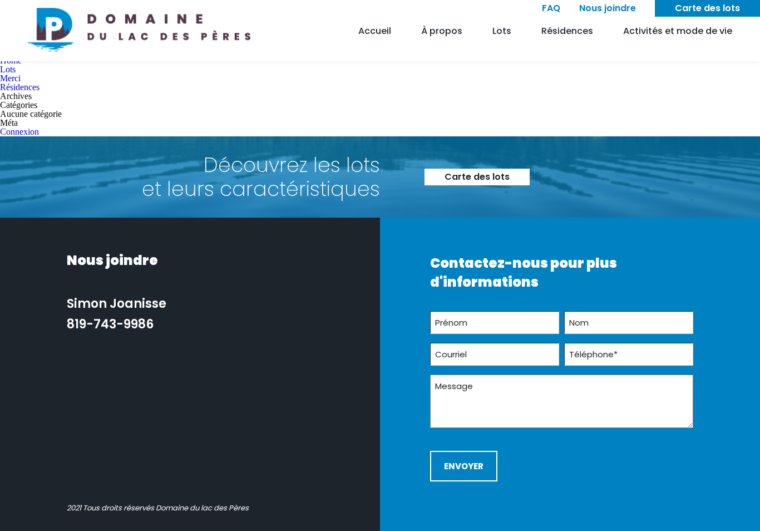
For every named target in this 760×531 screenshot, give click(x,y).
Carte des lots (707, 8)
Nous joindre (607, 8)
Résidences (567, 30)
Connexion (19, 131)
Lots (501, 30)
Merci (10, 78)
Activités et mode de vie (677, 30)
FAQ (551, 8)
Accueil (374, 30)
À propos (441, 30)
